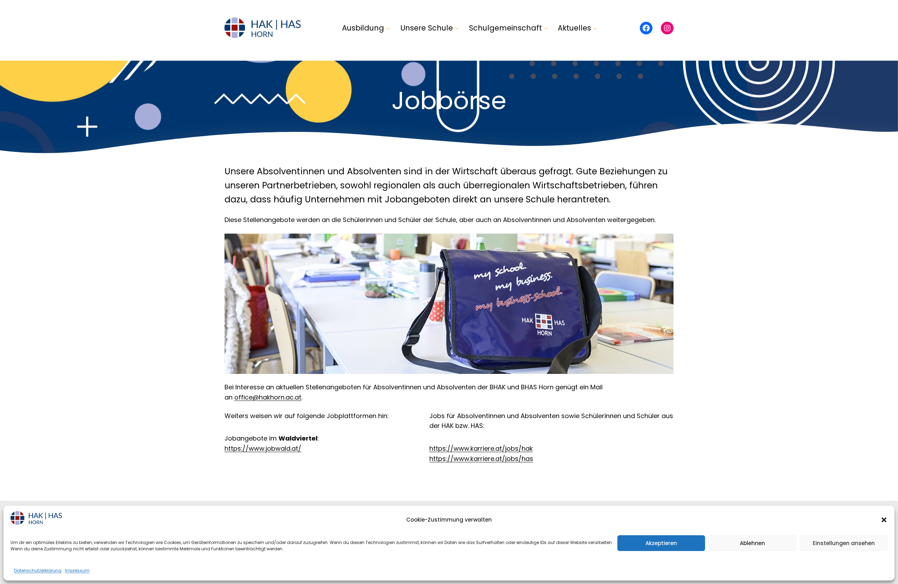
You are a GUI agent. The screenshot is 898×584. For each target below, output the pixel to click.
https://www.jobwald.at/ (262, 448)
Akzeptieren (661, 543)
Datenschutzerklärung (37, 570)
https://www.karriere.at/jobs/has (481, 458)
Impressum (77, 570)
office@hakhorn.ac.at (267, 397)
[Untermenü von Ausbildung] (388, 28)
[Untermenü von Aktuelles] (595, 28)
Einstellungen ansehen (844, 543)
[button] (883, 519)
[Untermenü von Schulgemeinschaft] (546, 28)
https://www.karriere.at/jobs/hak (481, 448)
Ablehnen (752, 543)
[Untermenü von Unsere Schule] (457, 28)
